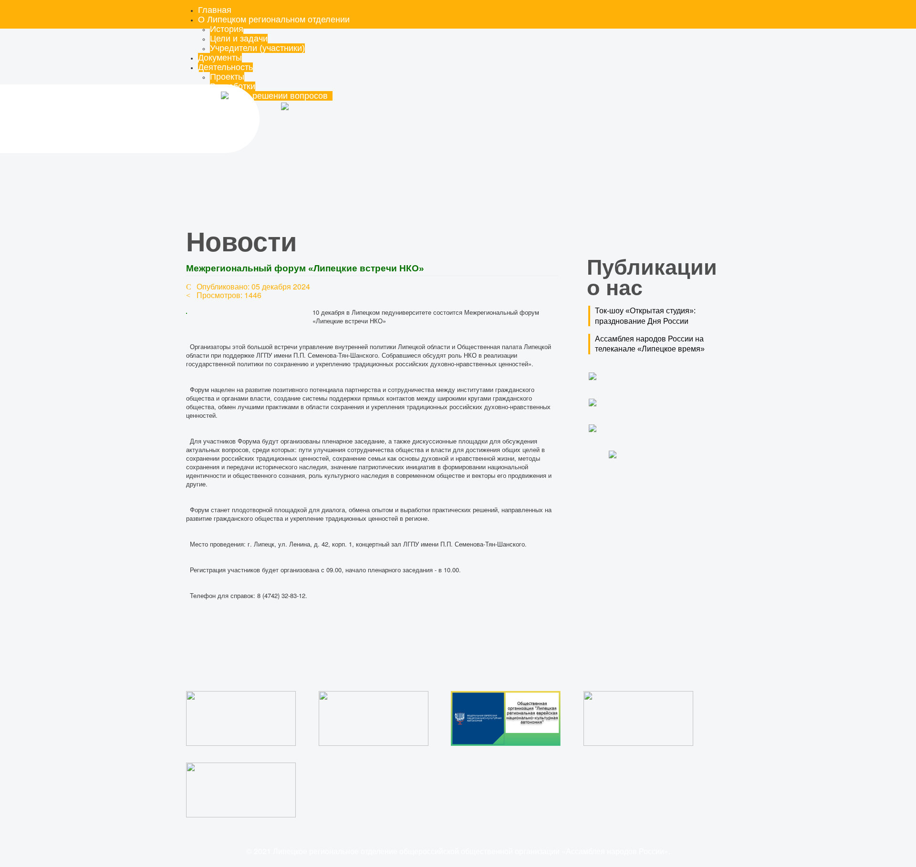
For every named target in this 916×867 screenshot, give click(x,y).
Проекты (227, 77)
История (226, 29)
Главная (214, 10)
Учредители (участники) (257, 48)
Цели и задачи (239, 38)
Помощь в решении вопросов (271, 96)
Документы (220, 57)
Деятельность (225, 67)
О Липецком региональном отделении (274, 19)
